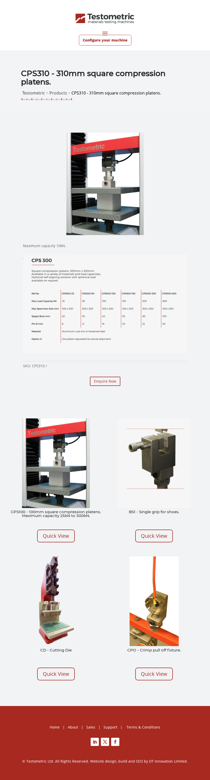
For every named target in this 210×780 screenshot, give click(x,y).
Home (55, 727)
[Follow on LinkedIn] (95, 742)
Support (110, 727)
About (73, 727)
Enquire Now (105, 381)
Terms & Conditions (143, 727)
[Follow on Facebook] (115, 742)
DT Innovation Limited (168, 761)
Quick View (56, 535)
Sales (90, 727)
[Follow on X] (105, 742)
